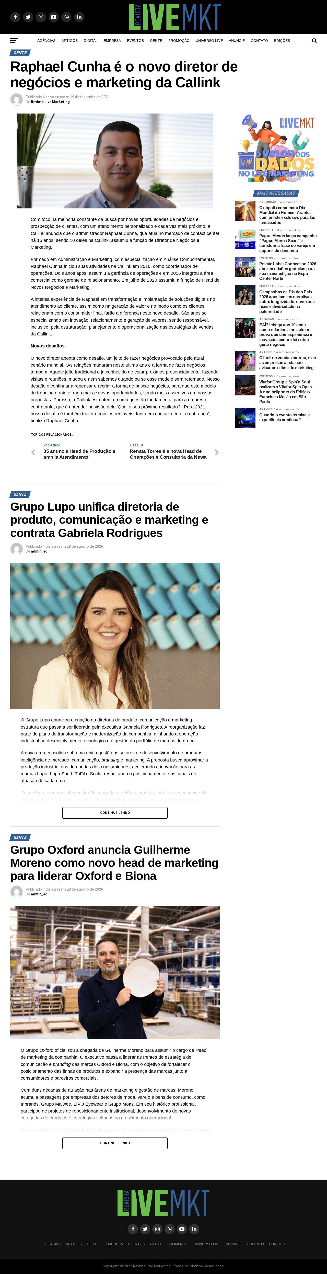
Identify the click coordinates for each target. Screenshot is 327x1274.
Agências (46, 41)
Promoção (179, 41)
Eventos (135, 41)
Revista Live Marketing (50, 102)
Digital (91, 41)
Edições (282, 41)
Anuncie (237, 41)
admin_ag (39, 551)
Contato (259, 41)
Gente (156, 41)
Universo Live (209, 41)
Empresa (112, 41)
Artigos (70, 41)
